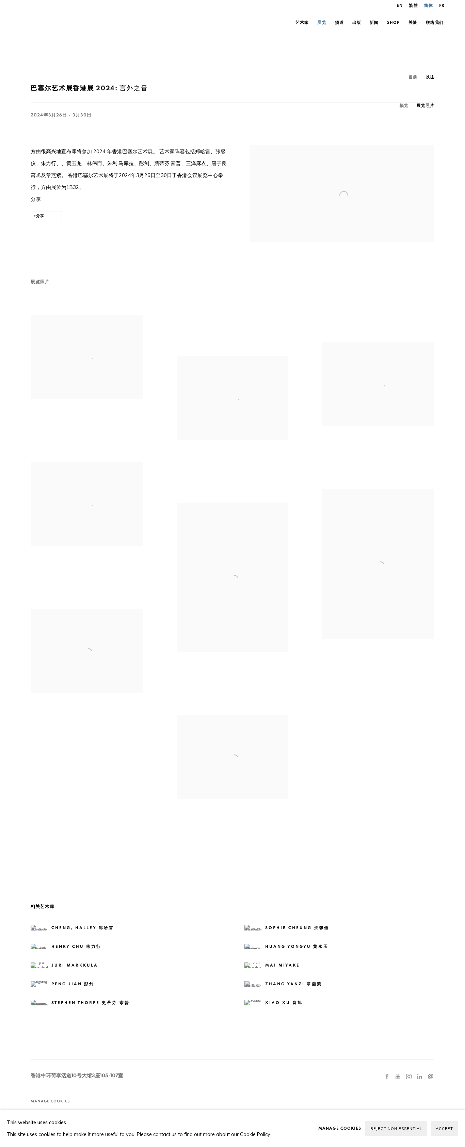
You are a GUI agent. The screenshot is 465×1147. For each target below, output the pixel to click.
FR (442, 5)
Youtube (398, 1077)
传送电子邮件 (430, 1077)
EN (400, 5)
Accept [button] (444, 1128)
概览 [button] (404, 105)
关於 (412, 22)
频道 (339, 22)
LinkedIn (420, 1077)
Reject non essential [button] (396, 1128)
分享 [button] (40, 216)
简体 (428, 5)
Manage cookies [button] (50, 1101)
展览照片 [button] (425, 105)
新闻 (374, 22)
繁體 (413, 5)
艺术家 (302, 22)
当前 (412, 77)
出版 (356, 22)
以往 (430, 77)
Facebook (387, 1077)
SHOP (393, 22)
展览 (321, 22)
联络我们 (435, 22)
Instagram (409, 1077)
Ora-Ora (98, 22)
